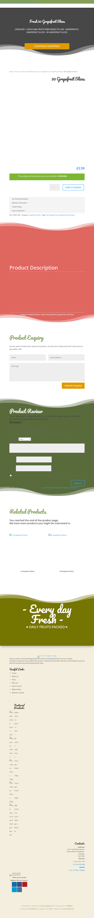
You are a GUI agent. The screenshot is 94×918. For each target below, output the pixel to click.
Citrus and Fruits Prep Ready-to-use (45, 29)
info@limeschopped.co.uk (24, 2)
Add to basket (73, 187)
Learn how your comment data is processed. (60, 487)
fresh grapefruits (52, 215)
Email (12, 468)
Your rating (14, 439)
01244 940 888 (79, 864)
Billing (82, 870)
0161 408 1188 (6, 2)
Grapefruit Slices (36, 32)
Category (20, 29)
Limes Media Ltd (68, 909)
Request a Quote (18, 693)
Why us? (15, 683)
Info (70, 870)
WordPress (33, 909)
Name (12, 460)
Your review (15, 442)
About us (15, 676)
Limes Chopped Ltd (46, 906)
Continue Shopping (47, 46)
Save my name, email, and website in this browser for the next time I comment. (45, 475)
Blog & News (16, 689)
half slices (71, 215)
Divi (50, 909)
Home (11, 72)
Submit (78, 483)
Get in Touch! (17, 686)
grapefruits (63, 215)
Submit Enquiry (73, 385)
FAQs (14, 680)
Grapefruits (71, 29)
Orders (76, 870)
